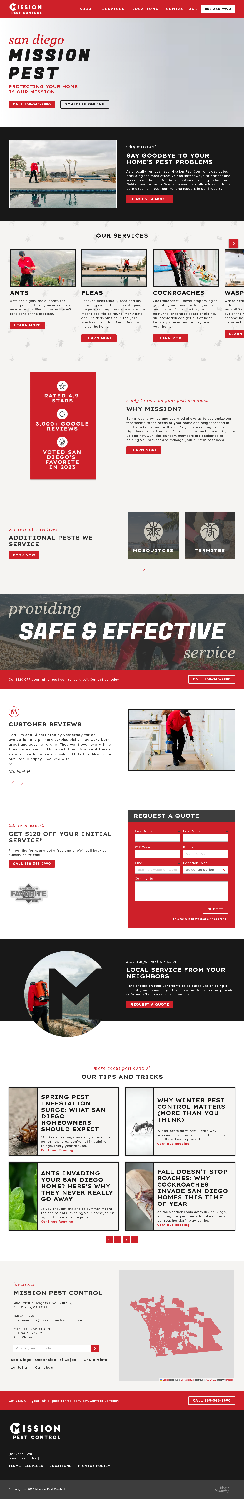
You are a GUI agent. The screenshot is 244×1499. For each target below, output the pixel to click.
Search (95, 1348)
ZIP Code (142, 847)
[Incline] (221, 1489)
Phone (188, 847)
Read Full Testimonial (11, 764)
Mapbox (229, 1379)
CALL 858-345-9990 (212, 679)
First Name (144, 831)
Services (34, 1466)
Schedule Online (84, 104)
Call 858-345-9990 (32, 104)
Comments (144, 878)
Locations (60, 1466)
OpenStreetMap (188, 1379)
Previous (13, 783)
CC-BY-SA (211, 1379)
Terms (15, 1466)
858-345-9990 (218, 9)
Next (233, 243)
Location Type (195, 863)
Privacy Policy (94, 1466)
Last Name (192, 831)
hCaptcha (219, 919)
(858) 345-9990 (20, 1454)
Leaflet (165, 1379)
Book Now (24, 555)
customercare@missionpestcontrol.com (47, 1320)
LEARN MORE (27, 325)
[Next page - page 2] (134, 1240)
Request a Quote (150, 199)
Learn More (144, 450)
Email (140, 863)
